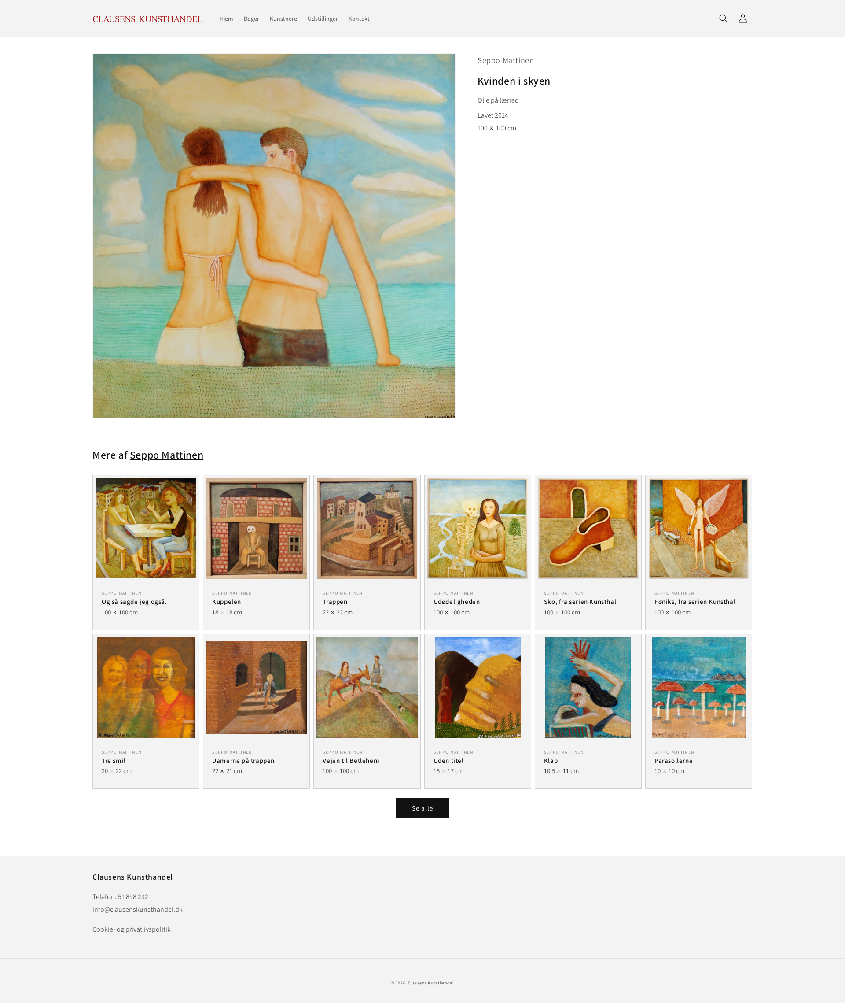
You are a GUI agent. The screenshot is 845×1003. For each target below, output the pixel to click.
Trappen (335, 601)
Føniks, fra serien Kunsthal (694, 601)
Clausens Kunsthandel (431, 983)
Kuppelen (226, 601)
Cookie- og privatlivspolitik (131, 929)
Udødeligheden (457, 601)
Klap (551, 760)
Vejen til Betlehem (351, 760)
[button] (723, 18)
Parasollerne (673, 760)
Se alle (422, 808)
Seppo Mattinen (506, 60)
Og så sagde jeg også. (134, 601)
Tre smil (114, 760)
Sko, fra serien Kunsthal (580, 601)
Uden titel (449, 760)
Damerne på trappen (243, 760)
